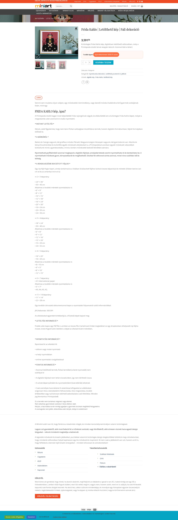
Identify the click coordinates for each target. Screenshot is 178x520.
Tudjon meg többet (60, 517)
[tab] (38, 98)
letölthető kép (108, 77)
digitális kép (90, 77)
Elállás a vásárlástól (108, 466)
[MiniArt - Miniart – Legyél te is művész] (43, 6)
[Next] (75, 42)
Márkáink (80, 10)
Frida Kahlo (99, 77)
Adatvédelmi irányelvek (111, 1)
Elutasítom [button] (31, 517)
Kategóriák (53, 11)
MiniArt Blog (68, 10)
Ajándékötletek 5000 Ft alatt (106, 54)
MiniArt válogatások (106, 10)
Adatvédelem (42, 466)
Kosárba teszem (103, 62)
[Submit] (71, 6)
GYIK (84, 1)
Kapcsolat (77, 1)
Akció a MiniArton (43, 13)
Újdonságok (41, 10)
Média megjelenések (126, 10)
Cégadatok (92, 1)
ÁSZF (100, 1)
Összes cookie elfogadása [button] (14, 517)
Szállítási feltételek (107, 454)
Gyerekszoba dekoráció (97, 74)
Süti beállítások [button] (44, 517)
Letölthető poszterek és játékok (59, 18)
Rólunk (124, 1)
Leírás (38, 98)
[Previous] (38, 42)
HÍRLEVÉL (132, 1)
